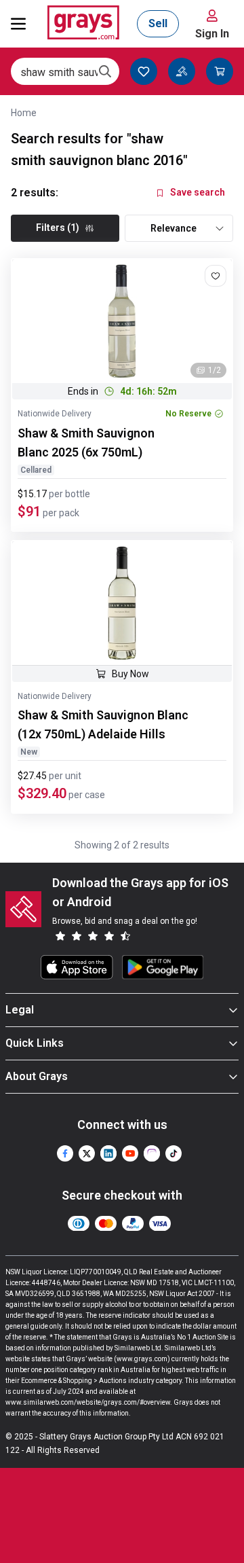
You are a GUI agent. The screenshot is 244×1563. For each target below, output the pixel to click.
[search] (105, 71)
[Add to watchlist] (215, 276)
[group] (122, 321)
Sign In (212, 33)
